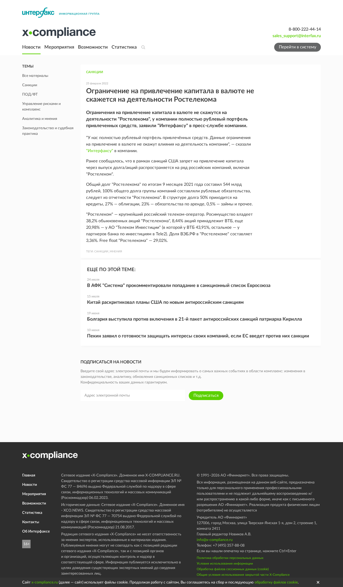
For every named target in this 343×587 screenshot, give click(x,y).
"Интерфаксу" (99, 151)
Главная (28, 475)
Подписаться (206, 396)
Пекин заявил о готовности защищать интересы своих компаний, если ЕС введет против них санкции (198, 336)
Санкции (94, 72)
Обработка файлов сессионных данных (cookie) (233, 569)
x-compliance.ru (45, 582)
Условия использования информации (225, 563)
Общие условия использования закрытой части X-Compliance (243, 574)
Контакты (30, 522)
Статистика (124, 47)
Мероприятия (59, 47)
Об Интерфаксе (36, 531)
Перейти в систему (297, 47)
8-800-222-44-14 (305, 29)
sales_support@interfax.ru (297, 36)
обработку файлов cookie (276, 582)
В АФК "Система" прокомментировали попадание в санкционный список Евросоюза (178, 285)
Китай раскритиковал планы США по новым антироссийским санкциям (165, 302)
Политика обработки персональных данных (230, 558)
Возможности (93, 47)
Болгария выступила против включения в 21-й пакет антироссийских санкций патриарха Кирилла (194, 319)
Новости (31, 47)
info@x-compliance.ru (215, 540)
